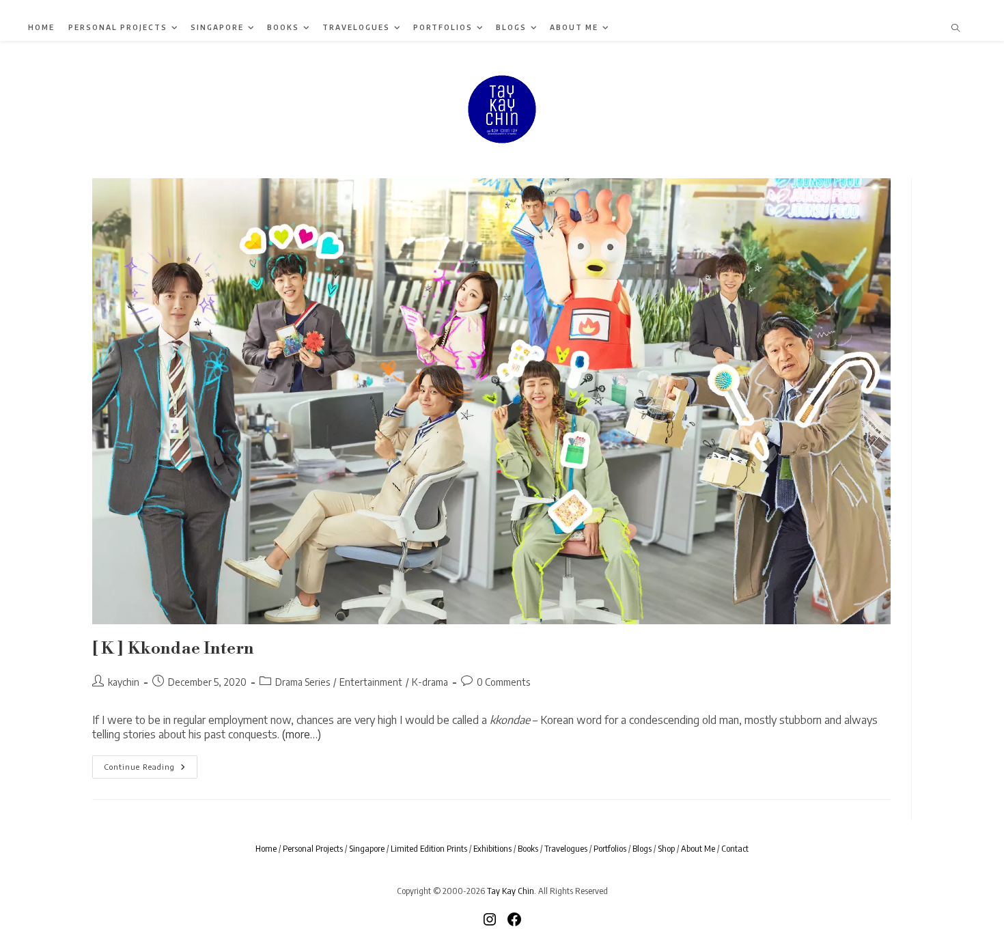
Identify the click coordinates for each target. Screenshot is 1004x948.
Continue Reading (150, 770)
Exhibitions (492, 848)
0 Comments (503, 682)
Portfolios (610, 848)
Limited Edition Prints (429, 848)
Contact (735, 848)
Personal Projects (313, 848)
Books (528, 848)
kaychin (123, 682)
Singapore (367, 848)
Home (266, 848)
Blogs (642, 848)
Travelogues (565, 848)
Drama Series (302, 682)
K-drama (430, 682)
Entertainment (370, 682)
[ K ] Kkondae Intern (173, 649)
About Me (698, 848)
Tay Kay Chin (510, 890)
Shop (666, 848)
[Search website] (955, 28)
